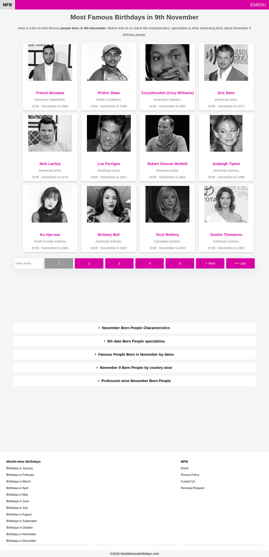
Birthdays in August (18, 514)
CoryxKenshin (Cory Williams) (167, 93)
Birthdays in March (18, 481)
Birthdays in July (17, 507)
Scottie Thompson (226, 235)
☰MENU (258, 4)
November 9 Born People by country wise (136, 368)
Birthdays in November (21, 534)
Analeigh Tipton (226, 164)
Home (185, 468)
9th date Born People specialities (136, 341)
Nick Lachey (50, 164)
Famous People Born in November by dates (136, 354)
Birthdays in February (20, 474)
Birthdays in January (19, 468)
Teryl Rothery (167, 235)
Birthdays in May (17, 494)
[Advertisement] (123, 295)
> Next (210, 263)
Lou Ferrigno (109, 164)
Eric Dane (226, 93)
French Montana (50, 93)
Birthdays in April (17, 488)
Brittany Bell (109, 235)
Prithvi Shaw (109, 93)
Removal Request (192, 488)
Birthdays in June (17, 501)
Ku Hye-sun (50, 235)
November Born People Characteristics (136, 328)
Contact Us (188, 481)
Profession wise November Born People (136, 381)
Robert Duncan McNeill (167, 164)
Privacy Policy (190, 474)
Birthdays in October (19, 527)
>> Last (240, 263)
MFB (7, 4)
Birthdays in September (21, 521)
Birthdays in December (21, 540)
